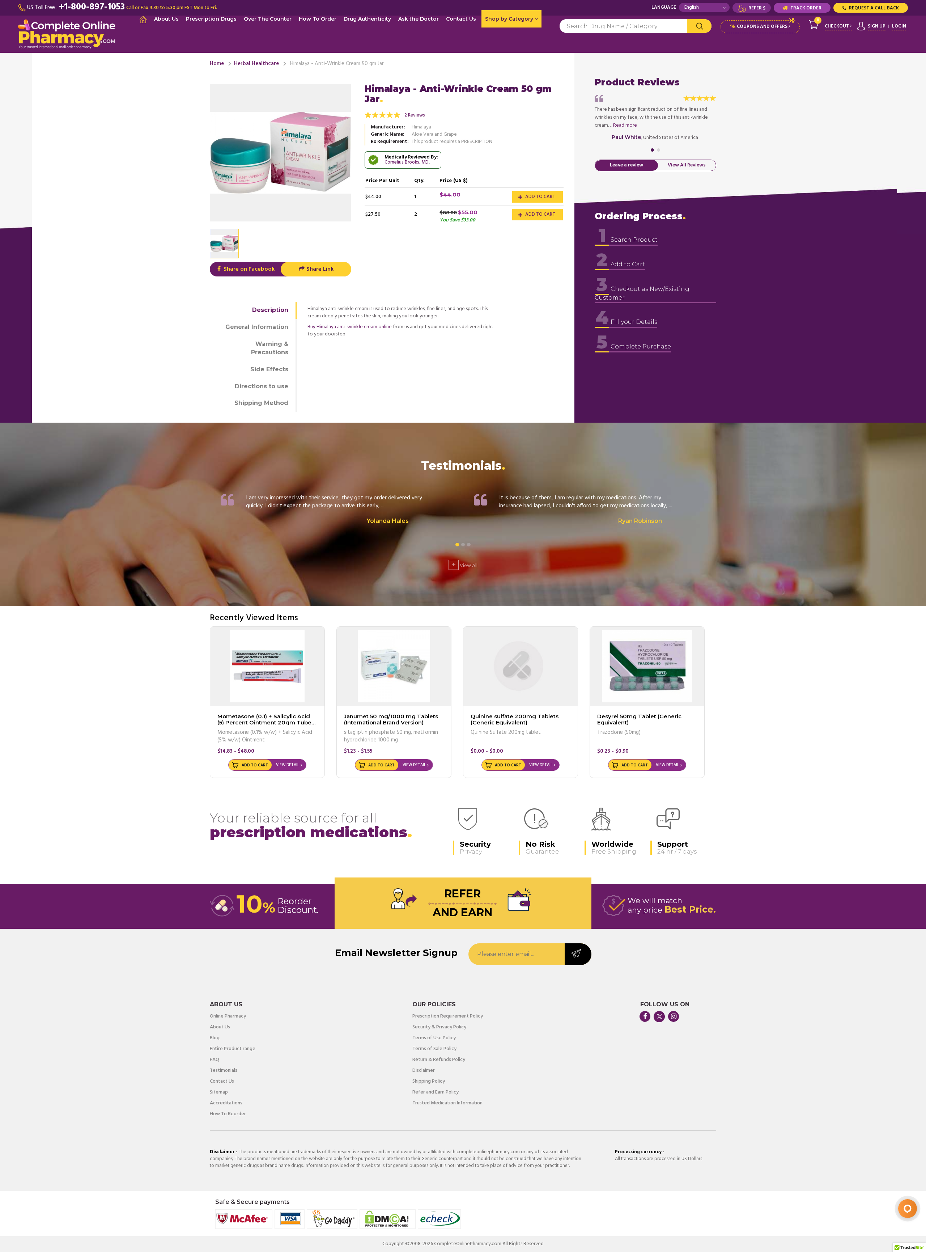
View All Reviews (687, 165)
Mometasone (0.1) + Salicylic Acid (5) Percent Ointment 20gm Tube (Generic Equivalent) (264, 722)
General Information (256, 326)
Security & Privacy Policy (439, 1027)
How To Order (317, 19)
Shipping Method (261, 402)
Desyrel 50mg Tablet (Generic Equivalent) (639, 719)
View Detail (287, 765)
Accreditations (226, 1103)
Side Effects (269, 369)
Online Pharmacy (228, 1016)
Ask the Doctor (418, 19)
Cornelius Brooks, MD (407, 162)
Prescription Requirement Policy (447, 1016)
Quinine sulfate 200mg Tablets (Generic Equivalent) (514, 719)
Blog (215, 1038)
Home (217, 63)
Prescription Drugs (211, 19)
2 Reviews (414, 115)
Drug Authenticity (367, 19)
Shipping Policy (428, 1081)
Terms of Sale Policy (434, 1049)
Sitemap (219, 1092)
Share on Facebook (248, 269)
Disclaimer (423, 1070)
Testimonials (223, 1070)
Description (270, 309)
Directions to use (261, 386)
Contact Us (461, 19)
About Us (166, 19)
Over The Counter (268, 19)
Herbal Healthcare (256, 63)
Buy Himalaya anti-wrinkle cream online (349, 327)
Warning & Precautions (269, 348)
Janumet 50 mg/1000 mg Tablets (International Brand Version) (391, 719)
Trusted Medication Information (447, 1103)
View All (464, 565)
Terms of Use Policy (434, 1038)
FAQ (214, 1059)
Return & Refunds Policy (438, 1059)
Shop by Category (510, 19)
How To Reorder (228, 1114)
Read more (625, 125)
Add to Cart (539, 196)
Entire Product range (232, 1049)
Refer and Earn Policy (435, 1092)
